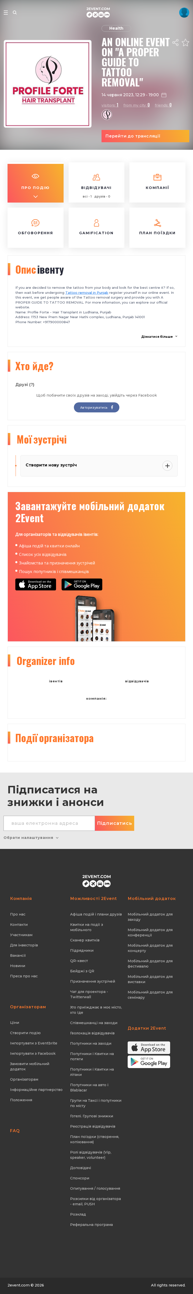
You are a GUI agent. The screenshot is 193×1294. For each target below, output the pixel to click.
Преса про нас (24, 976)
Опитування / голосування (95, 1188)
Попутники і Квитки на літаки (92, 1072)
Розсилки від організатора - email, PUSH (95, 1201)
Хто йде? (34, 365)
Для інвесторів (24, 945)
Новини (17, 966)
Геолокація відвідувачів (92, 1033)
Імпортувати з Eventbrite (33, 1043)
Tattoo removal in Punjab (86, 293)
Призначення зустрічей (92, 981)
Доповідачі (80, 1168)
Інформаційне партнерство (36, 1089)
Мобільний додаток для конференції (150, 932)
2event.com (19, 1285)
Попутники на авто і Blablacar (89, 1087)
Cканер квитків (85, 940)
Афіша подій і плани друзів (96, 914)
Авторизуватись (94, 407)
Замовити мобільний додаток (29, 1066)
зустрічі (42, 439)
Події (54, 737)
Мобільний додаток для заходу (150, 917)
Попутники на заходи (90, 1043)
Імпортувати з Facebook (33, 1053)
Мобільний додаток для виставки (150, 979)
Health (116, 28)
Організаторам (24, 1079)
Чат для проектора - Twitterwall (89, 994)
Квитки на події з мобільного (86, 927)
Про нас (17, 914)
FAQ (15, 1130)
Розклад (78, 1214)
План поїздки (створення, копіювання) (94, 1139)
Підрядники (81, 950)
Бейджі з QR (82, 971)
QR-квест (79, 960)
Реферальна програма (91, 1224)
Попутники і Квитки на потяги (92, 1056)
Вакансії (18, 955)
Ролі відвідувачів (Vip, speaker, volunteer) (90, 1155)
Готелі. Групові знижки (91, 1116)
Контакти (19, 924)
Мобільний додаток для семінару (150, 995)
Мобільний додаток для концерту (150, 948)
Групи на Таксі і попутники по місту (95, 1103)
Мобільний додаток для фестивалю (150, 964)
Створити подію (25, 1033)
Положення (21, 1100)
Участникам (21, 935)
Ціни (14, 1022)
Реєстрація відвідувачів (92, 1126)
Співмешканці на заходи (93, 1023)
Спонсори (79, 1178)
